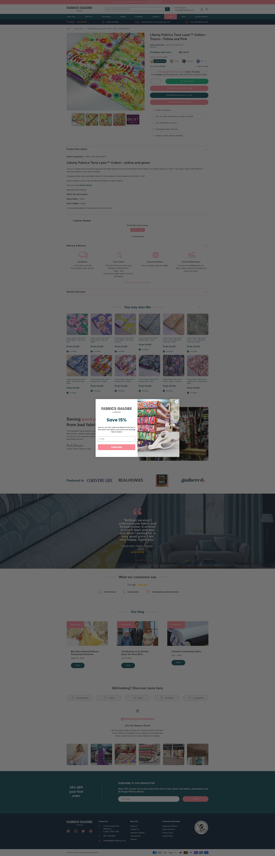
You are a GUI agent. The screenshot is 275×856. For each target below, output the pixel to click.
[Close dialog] (177, 402)
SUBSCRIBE (116, 447)
